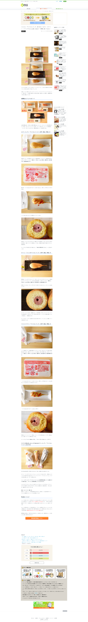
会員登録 (60, 1)
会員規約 (36, 618)
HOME (28, 9)
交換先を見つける (59, 9)
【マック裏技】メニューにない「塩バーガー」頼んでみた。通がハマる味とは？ (33, 536)
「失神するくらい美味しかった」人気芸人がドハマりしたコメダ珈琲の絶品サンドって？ (34, 540)
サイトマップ (51, 618)
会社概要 (55, 618)
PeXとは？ (32, 618)
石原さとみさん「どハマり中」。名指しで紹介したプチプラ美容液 (31, 542)
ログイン (65, 1)
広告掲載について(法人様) (44, 619)
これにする (41, 550)
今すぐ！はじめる (37, 22)
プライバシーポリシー (42, 618)
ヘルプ (57, 1)
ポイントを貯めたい (44, 9)
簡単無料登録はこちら (36, 518)
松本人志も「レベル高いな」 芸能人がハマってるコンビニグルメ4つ (32, 539)
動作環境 (47, 618)
